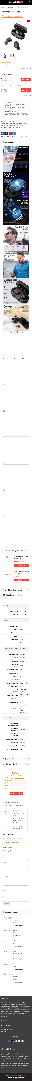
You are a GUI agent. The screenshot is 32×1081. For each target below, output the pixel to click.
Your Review (7, 847)
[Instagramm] (16, 1041)
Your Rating (6, 843)
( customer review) (15, 62)
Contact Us (4, 1031)
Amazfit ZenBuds (17, 953)
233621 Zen (16, 977)
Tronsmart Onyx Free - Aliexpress (21, 557)
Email (5, 897)
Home (2, 7)
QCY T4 (15, 941)
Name (5, 890)
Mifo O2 (15, 964)
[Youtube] (19, 1041)
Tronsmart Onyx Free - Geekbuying (21, 572)
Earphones (10, 7)
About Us (3, 1020)
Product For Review (6, 1029)
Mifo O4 (15, 930)
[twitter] (12, 1041)
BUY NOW (25, 79)
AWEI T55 (15, 920)
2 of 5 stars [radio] (13, 842)
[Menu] (2, 2)
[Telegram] (22, 1041)
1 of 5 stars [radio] (12, 842)
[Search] (29, 2)
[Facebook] (9, 1041)
